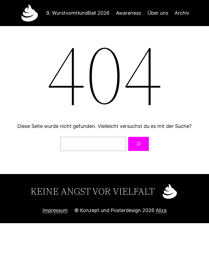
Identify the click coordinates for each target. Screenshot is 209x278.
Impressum (55, 210)
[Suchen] (138, 144)
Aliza (161, 210)
